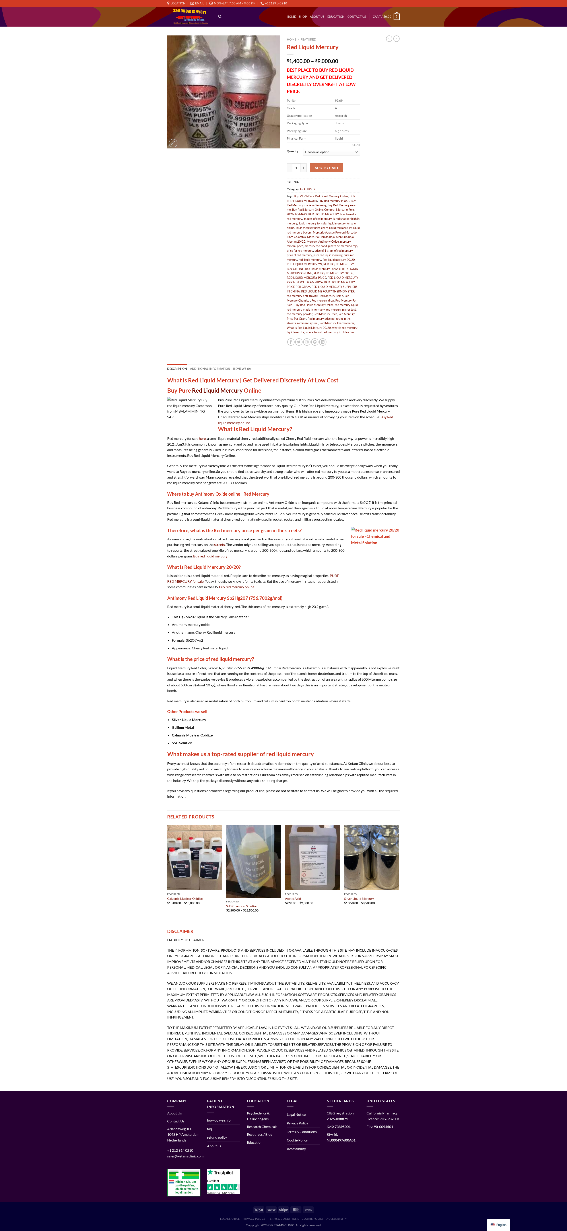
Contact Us (357, 16)
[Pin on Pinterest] (314, 342)
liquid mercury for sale (312, 223)
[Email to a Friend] (307, 342)
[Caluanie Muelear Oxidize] (194, 857)
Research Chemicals (262, 1126)
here (202, 438)
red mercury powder (299, 314)
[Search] (219, 16)
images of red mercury (317, 218)
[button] (283, 674)
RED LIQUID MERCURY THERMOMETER (328, 291)
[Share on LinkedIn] (322, 342)
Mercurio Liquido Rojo (321, 237)
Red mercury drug (322, 300)
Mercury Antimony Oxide (323, 241)
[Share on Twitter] (299, 342)
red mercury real (307, 323)
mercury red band (316, 246)
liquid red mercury (340, 228)
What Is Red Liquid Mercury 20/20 (309, 327)
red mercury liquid (346, 305)
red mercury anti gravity (302, 296)
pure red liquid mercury (327, 255)
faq (209, 1129)
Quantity (292, 151)
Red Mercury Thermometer (337, 323)
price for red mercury (300, 250)
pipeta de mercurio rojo (342, 246)
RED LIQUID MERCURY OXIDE (333, 273)
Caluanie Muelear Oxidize (185, 898)
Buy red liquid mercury (210, 556)
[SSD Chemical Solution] (253, 861)
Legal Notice (296, 1114)
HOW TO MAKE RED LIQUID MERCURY (313, 214)
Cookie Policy (297, 1140)
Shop (303, 16)
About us (317, 16)
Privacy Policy (297, 1123)
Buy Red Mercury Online (307, 209)
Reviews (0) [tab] (242, 368)
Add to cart (327, 168)
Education (335, 16)
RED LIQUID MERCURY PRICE (306, 277)
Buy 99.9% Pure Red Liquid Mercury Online (321, 196)
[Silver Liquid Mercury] (371, 857)
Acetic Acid (293, 898)
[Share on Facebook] (291, 342)
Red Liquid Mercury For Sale (323, 269)
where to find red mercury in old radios (329, 332)
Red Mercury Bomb (331, 296)
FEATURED (308, 39)
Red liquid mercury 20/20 (338, 259)
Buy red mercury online (236, 587)
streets (219, 544)
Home (291, 16)
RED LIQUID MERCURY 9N (304, 264)
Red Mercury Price (325, 314)
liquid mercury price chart (312, 228)
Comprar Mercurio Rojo (339, 209)
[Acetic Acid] (312, 857)
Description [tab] (177, 368)
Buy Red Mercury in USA (334, 201)
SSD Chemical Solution (242, 906)
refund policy (217, 1137)
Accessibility (296, 1149)
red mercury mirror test (341, 309)
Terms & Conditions (302, 1132)
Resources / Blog (259, 1134)
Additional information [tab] (210, 368)
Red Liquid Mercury (217, 390)
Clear (356, 144)
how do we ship (219, 1120)
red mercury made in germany (306, 309)
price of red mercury (299, 255)
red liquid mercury (310, 259)
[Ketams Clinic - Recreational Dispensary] (189, 17)
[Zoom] (173, 143)
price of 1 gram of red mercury (334, 250)
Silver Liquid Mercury (359, 898)
